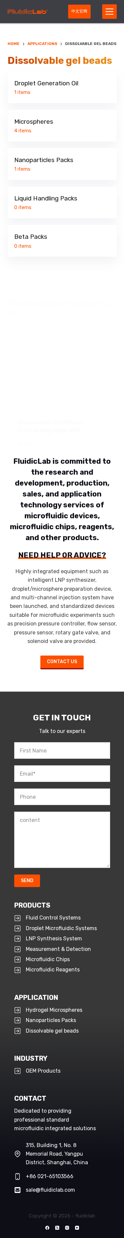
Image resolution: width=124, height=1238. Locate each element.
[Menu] (109, 11)
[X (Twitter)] (57, 1228)
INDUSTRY (31, 1058)
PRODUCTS (32, 905)
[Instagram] (67, 1228)
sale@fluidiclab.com (50, 1190)
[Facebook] (47, 1228)
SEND (27, 880)
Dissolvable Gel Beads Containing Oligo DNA (50, 426)
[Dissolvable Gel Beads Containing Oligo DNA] (62, 354)
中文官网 (79, 11)
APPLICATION (36, 998)
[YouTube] (77, 1228)
